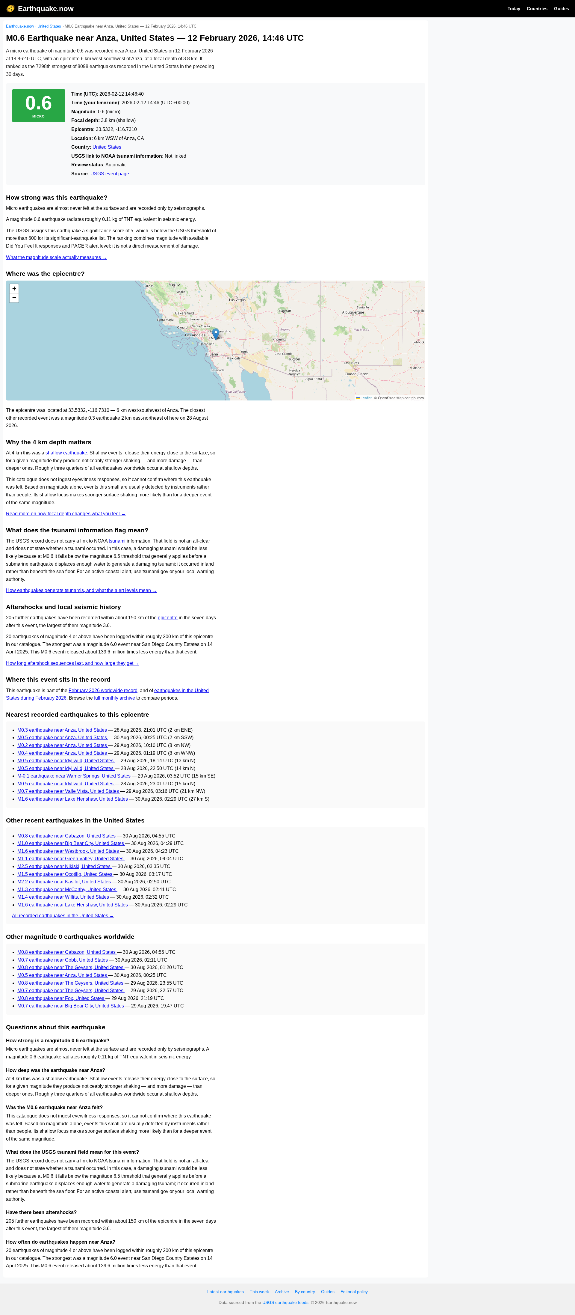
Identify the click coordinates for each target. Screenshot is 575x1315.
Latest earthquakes (225, 1291)
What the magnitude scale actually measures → (56, 257)
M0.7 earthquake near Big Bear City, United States (71, 1005)
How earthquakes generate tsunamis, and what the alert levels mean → (81, 590)
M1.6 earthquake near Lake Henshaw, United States (73, 799)
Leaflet (366, 397)
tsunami (117, 540)
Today (514, 8)
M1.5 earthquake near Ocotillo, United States (65, 874)
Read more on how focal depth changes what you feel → (66, 513)
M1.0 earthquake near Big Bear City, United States (71, 843)
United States (49, 26)
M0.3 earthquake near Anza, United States (62, 730)
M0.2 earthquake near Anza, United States (62, 745)
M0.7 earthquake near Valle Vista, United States (68, 791)
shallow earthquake (66, 452)
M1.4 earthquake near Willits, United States (63, 897)
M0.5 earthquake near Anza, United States (62, 737)
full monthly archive (114, 698)
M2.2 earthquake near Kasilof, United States (64, 881)
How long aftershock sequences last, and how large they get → (72, 663)
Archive (282, 1291)
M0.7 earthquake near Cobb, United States (63, 959)
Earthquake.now (46, 8)
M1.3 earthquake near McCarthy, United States (67, 889)
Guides (561, 8)
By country (305, 1291)
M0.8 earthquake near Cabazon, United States (67, 835)
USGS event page (109, 173)
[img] (215, 340)
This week (259, 1291)
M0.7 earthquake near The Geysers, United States (71, 990)
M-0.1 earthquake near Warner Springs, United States (74, 775)
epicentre (168, 617)
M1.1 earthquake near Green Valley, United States (71, 858)
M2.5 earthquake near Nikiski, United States (64, 866)
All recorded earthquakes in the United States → (63, 915)
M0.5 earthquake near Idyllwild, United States (66, 760)
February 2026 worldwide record (103, 690)
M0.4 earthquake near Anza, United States (62, 753)
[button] (216, 334)
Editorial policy (354, 1291)
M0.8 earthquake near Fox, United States (61, 998)
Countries (537, 8)
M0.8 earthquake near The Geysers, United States (71, 967)
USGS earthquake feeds (285, 1302)
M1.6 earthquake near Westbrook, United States (68, 851)
